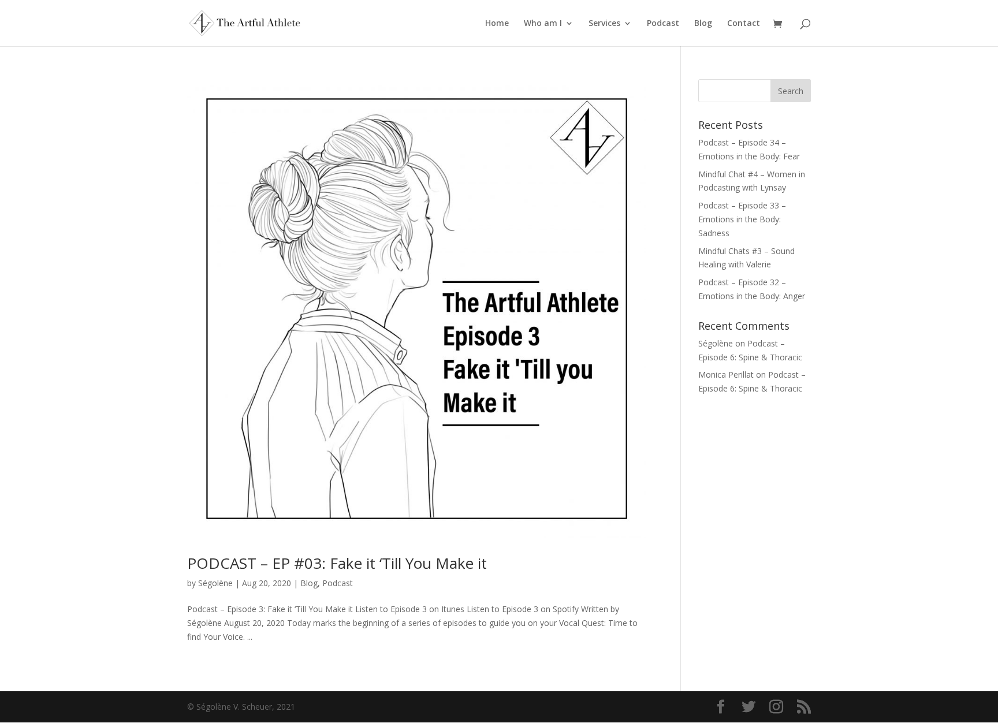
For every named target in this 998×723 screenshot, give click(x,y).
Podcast (663, 23)
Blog (703, 23)
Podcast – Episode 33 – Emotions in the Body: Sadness (742, 219)
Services (604, 23)
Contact (743, 23)
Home (497, 23)
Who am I (543, 23)
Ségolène (215, 582)
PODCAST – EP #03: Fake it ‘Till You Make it (337, 563)
